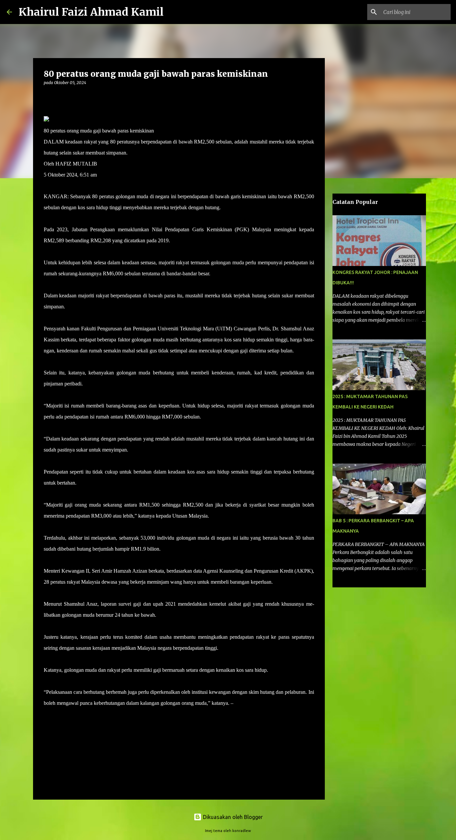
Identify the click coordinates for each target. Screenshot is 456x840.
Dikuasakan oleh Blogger (232, 817)
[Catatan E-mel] (48, 715)
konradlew (241, 831)
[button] (48, 96)
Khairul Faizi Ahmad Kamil (91, 12)
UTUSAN (246, 703)
